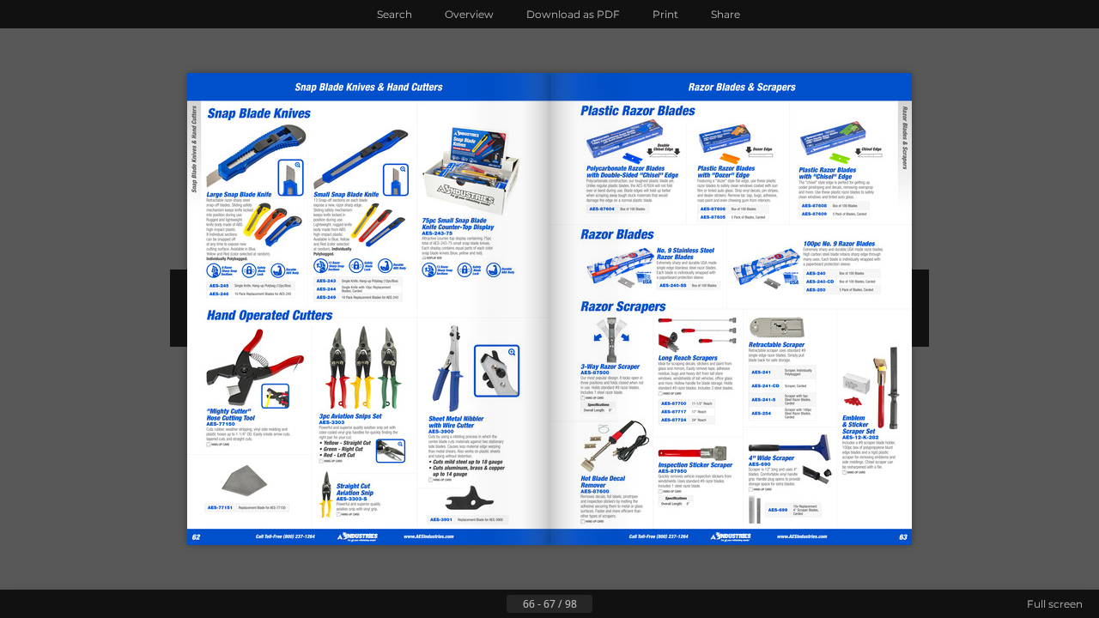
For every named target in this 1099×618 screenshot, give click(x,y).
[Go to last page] (633, 604)
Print (665, 14)
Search (394, 14)
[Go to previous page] (493, 604)
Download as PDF (573, 14)
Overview (469, 14)
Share (725, 14)
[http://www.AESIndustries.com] (317, 537)
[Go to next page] (606, 604)
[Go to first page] (465, 604)
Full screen (1055, 603)
